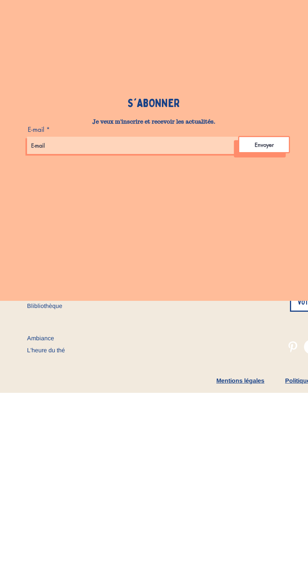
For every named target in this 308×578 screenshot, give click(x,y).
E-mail (36, 130)
